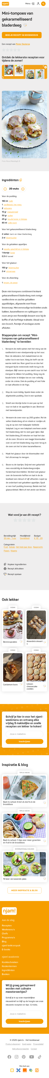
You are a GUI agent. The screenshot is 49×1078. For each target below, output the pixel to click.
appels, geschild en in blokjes (16, 249)
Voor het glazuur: (9, 263)
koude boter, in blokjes (17, 219)
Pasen (6, 551)
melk (11, 201)
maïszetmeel (12, 212)
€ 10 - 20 (38, 538)
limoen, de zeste (10, 283)
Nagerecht (38, 547)
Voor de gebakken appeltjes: (14, 245)
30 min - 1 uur (10, 538)
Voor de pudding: (9, 196)
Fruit (6, 547)
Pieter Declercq (23, 44)
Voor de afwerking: (10, 278)
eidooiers (8, 208)
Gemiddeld (25, 538)
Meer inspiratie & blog (24, 891)
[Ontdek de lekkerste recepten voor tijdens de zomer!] (24, 72)
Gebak (12, 547)
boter (12, 253)
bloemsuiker (11, 238)
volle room (12, 223)
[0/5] (11, 50)
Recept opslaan (14, 574)
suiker (10, 216)
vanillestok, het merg (12, 205)
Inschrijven (24, 742)
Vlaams (14, 551)
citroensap (10, 271)
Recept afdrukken (16, 569)
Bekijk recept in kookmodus (21, 35)
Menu (27, 4)
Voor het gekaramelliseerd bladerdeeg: (19, 230)
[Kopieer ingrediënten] (20, 180)
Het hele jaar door (24, 547)
